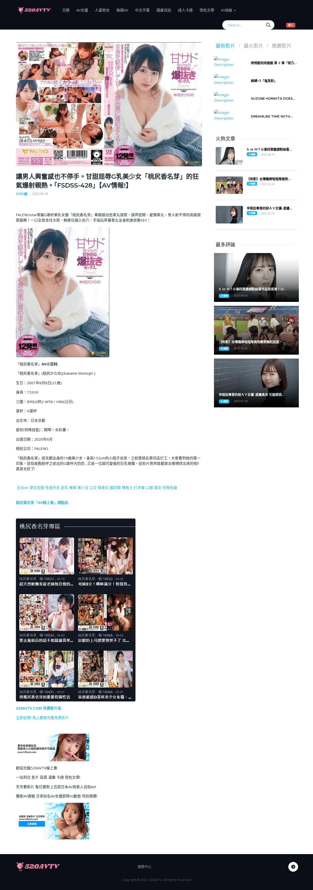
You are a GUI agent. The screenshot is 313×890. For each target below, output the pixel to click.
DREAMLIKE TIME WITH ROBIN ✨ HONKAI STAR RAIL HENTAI (271, 116)
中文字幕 (144, 9)
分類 (67, 9)
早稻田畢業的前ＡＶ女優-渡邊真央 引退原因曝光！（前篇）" (252, 394)
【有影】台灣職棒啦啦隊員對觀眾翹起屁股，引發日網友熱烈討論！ (269, 179)
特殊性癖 (169, 487)
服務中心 (144, 866)
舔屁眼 (115, 487)
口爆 (149, 487)
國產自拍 (165, 9)
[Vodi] (34, 10)
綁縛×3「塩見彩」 (264, 81)
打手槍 (139, 487)
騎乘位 (103, 487)
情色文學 (209, 9)
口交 (93, 487)
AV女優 (83, 9)
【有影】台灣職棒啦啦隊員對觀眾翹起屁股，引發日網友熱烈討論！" (252, 342)
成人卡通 (187, 9)
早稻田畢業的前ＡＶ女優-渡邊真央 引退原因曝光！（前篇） (270, 208)
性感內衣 (52, 487)
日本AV (23, 487)
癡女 (157, 487)
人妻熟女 (104, 9)
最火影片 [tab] (253, 46)
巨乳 (64, 487)
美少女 (83, 487)
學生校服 (37, 487)
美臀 (73, 487)
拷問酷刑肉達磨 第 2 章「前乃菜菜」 (274, 63)
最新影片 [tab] (225, 46)
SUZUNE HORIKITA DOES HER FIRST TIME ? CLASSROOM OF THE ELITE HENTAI (273, 98)
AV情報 (226, 10)
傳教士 (127, 487)
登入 (291, 25)
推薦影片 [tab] (281, 46)
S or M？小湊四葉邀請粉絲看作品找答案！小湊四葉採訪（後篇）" (253, 289)
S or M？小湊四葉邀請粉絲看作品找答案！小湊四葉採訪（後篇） (270, 149)
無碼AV (124, 9)
